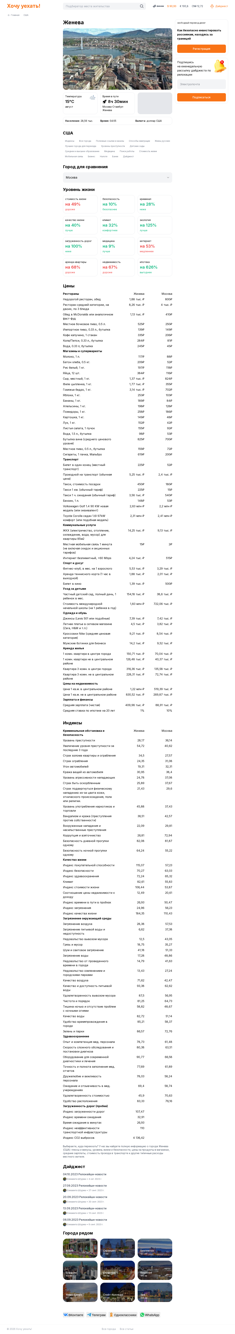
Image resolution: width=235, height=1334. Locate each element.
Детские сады (137, 146)
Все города (85, 141)
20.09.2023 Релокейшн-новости (85, 1197)
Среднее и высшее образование (82, 151)
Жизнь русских (162, 141)
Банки (115, 156)
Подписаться (201, 97)
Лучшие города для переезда (80, 146)
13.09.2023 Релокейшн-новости (84, 1208)
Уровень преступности (113, 146)
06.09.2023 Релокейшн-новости (85, 1219)
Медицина (109, 151)
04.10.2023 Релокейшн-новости (84, 1174)
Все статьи (126, 1328)
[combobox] (101, 6)
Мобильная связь (74, 156)
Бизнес (91, 156)
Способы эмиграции (139, 141)
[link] (73, 1314)
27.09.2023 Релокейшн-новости (85, 1185)
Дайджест (221, 6)
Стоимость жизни (148, 151)
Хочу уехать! (23, 6)
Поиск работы (127, 151)
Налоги (103, 156)
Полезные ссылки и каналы (110, 141)
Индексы (69, 141)
